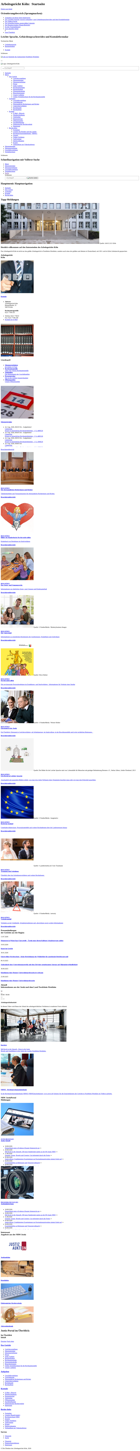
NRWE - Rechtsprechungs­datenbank (14, 1090)
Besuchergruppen (18, 93)
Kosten (15, 143)
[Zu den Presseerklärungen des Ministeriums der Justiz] (17, 1198)
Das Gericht (13, 76)
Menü (7, 75)
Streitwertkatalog (18, 141)
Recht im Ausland (7, 823)
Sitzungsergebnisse (19, 82)
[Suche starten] (3, 68)
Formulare (16, 130)
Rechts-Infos (13, 128)
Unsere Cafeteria (18, 95)
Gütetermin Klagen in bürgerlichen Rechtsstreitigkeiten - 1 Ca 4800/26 (24, 430)
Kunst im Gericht (7, 948)
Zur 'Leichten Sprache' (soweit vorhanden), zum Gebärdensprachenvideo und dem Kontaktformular (37, 19)
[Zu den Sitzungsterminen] (17, 418)
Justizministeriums (9, 1203)
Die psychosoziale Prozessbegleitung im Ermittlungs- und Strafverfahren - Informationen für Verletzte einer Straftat (38, 684)
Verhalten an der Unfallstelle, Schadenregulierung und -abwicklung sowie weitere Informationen (32, 923)
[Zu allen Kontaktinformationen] (17, 292)
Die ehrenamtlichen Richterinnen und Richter (17, 489)
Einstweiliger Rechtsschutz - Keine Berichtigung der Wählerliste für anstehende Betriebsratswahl (34, 957)
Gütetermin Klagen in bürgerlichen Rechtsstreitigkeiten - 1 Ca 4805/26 (24, 435)
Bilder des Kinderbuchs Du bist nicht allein (16, 536)
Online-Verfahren (18, 137)
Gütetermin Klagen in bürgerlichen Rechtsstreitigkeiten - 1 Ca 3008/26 (24, 441)
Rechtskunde (17, 108)
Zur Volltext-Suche (11, 21)
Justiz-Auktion (18, 86)
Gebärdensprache (10, 44)
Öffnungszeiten (18, 121)
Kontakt (7, 50)
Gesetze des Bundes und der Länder (24, 132)
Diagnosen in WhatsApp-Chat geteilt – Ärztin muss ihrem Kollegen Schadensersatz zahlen (32, 940)
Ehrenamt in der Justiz (9, 727)
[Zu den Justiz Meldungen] (17, 1135)
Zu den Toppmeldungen (12, 27)
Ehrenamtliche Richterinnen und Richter (26, 104)
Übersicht (8, 1436)
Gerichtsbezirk (18, 102)
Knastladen (5, 1280)
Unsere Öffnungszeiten (12, 380)
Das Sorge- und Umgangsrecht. (12, 584)
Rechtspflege (17, 109)
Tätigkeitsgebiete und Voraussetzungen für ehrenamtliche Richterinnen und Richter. (28, 494)
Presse (15, 84)
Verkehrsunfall (6, 918)
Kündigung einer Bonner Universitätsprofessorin (18, 980)
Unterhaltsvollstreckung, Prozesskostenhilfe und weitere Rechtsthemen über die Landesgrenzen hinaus (34, 827)
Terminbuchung (10, 152)
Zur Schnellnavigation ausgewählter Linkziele (20, 23)
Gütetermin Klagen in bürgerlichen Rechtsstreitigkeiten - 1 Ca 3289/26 (24, 446)
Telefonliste (17, 117)
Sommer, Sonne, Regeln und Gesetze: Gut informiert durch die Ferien (27, 1155)
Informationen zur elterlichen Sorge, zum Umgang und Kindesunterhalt (24, 589)
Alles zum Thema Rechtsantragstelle (16, 369)
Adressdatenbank (7, 1326)
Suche (7, 173)
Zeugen (15, 135)
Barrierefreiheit (10, 46)
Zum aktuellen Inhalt (11, 29)
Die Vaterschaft (6, 632)
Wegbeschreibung (19, 115)
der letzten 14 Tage (11, 366)
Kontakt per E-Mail (11, 319)
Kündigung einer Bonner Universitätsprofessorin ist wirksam (22, 973)
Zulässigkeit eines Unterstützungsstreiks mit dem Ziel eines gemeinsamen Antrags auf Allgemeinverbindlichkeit (39, 964)
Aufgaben (12, 98)
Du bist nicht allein (7, 679)
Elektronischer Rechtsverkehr (22, 124)
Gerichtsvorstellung (19, 78)
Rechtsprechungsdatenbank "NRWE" (25, 133)
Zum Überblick (10, 32)
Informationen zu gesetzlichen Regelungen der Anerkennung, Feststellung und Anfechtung (30, 637)
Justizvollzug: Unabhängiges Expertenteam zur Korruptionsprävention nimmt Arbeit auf (33, 1159)
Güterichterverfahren (20, 106)
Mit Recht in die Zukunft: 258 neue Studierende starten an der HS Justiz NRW (30, 1152)
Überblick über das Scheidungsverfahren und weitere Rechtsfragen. (22, 875)
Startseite (8, 73)
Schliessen (4, 53)
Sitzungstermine (18, 80)
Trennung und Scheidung (10, 870)
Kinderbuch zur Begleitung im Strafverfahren (15, 541)
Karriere (4, 1045)
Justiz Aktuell (7, 1140)
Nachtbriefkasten (18, 122)
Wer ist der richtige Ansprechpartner (16, 377)
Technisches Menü (7, 41)
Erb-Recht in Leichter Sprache (11, 775)
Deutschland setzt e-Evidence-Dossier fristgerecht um (22, 1148)
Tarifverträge (17, 139)
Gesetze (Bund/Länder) (12, 1415)
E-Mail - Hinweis (18, 113)
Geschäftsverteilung (19, 100)
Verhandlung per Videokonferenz (24, 144)
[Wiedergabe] (1, 993)
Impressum (16, 126)
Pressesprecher (18, 119)
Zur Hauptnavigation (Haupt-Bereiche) (17, 25)
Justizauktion (5, 1257)
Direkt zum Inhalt (6, 9)
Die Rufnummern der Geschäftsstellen (17, 373)
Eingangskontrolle (19, 91)
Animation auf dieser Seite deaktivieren (17, 18)
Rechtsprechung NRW (12, 1417)
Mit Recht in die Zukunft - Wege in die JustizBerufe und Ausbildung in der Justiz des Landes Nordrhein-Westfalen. (23, 1050)
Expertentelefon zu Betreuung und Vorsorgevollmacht (22, 1163)
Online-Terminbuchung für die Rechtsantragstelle (29, 97)
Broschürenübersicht (7, 449)
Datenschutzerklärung (12, 1443)
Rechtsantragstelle (19, 87)
